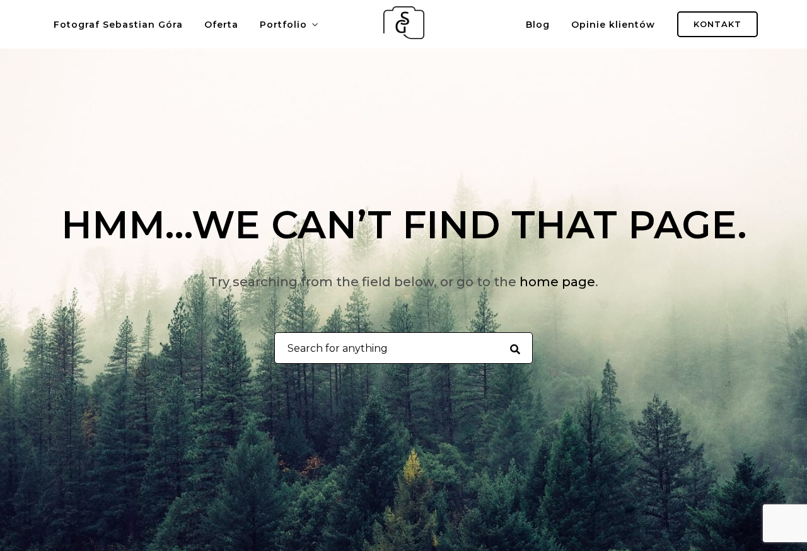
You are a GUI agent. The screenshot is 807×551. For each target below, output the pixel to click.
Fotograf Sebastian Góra (118, 24)
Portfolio (283, 24)
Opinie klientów (613, 24)
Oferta (221, 24)
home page (557, 281)
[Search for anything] (514, 348)
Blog (538, 24)
